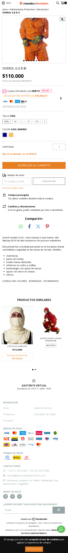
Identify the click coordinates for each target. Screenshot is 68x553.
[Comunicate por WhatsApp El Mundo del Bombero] (61, 529)
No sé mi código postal (12, 188)
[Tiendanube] (34, 520)
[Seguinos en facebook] (12, 496)
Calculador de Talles (45, 414)
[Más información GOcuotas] (46, 91)
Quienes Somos (43, 408)
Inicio (5, 9)
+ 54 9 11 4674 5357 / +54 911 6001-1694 (28, 470)
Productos (9, 414)
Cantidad (8, 146)
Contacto (8, 420)
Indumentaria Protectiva (22, 9)
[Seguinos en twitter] (19, 496)
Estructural (42, 9)
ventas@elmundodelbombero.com (26, 475)
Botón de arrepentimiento (34, 533)
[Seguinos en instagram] (5, 496)
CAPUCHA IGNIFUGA (17, 346)
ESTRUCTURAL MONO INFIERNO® (51, 339)
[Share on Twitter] (38, 226)
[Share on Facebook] (29, 226)
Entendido (34, 549)
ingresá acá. (57, 530)
